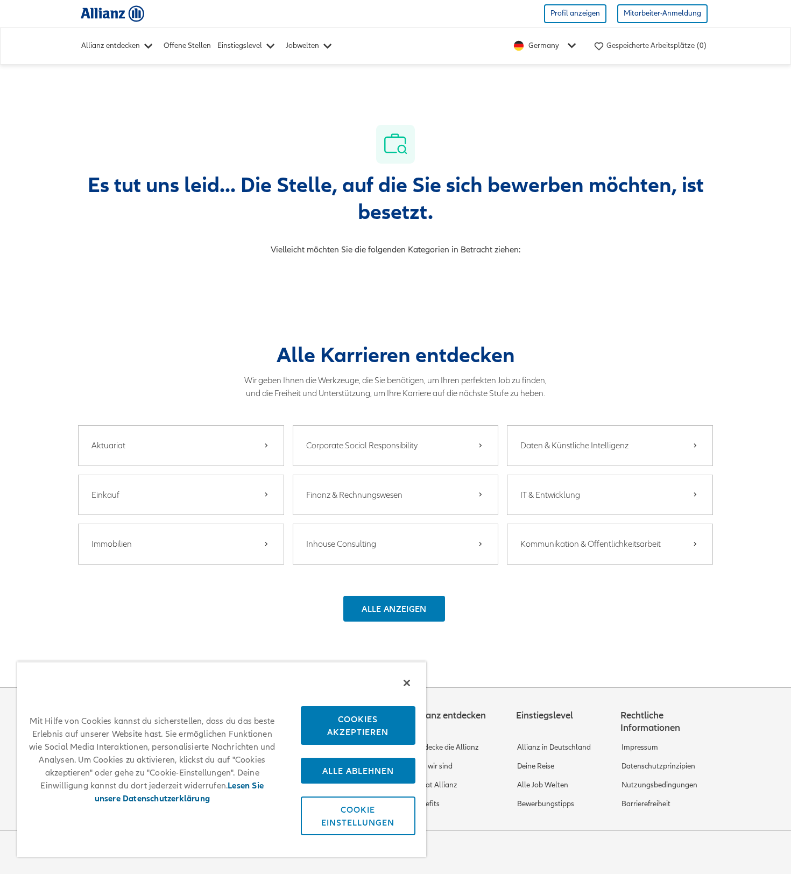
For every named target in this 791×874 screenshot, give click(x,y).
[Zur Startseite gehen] (112, 13)
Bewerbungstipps (545, 803)
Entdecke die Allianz (446, 747)
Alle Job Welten (542, 785)
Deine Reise (535, 766)
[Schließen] (407, 683)
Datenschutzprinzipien (658, 766)
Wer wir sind (433, 766)
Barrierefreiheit (646, 803)
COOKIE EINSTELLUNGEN (357, 816)
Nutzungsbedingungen (659, 785)
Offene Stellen (187, 45)
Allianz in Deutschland (554, 747)
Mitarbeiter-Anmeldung (662, 13)
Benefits (426, 803)
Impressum (640, 747)
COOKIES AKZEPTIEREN (358, 725)
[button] (393, 609)
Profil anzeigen (575, 13)
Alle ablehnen (358, 771)
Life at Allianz (435, 785)
